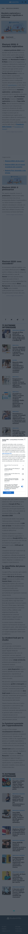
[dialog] (14, 467)
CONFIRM (8, 492)
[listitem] (14, 466)
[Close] (25, 439)
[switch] (22, 469)
